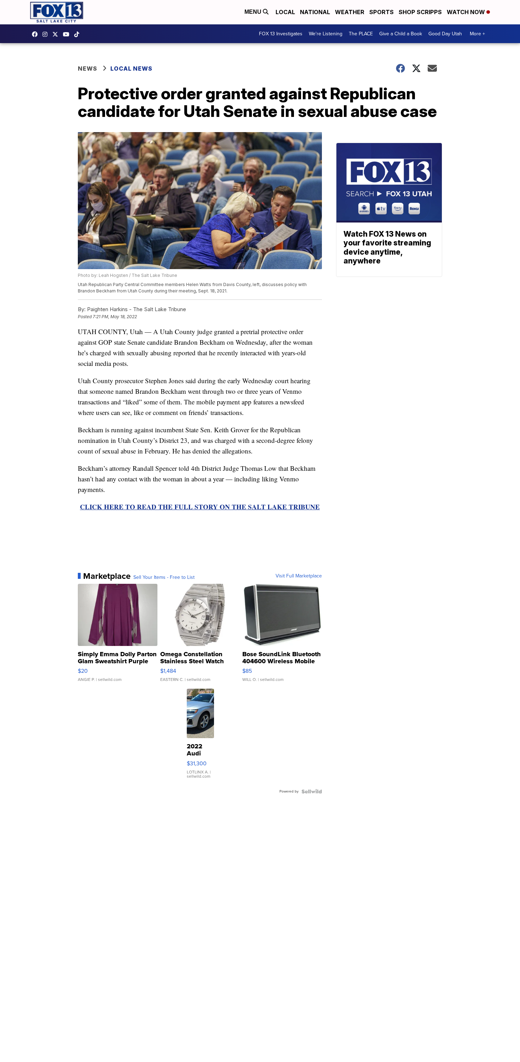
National (315, 12)
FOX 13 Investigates (280, 33)
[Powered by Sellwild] (311, 791)
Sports (381, 12)
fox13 (57, 34)
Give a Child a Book (400, 33)
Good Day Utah (445, 33)
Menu (253, 12)
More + (477, 33)
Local (285, 12)
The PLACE (361, 33)
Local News (131, 68)
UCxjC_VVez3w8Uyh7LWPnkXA (68, 34)
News (87, 68)
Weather (349, 12)
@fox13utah (78, 34)
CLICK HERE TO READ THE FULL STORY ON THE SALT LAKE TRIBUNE (200, 506)
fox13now (46, 34)
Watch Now (466, 12)
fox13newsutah (36, 34)
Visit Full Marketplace (299, 576)
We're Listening (325, 33)
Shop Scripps (420, 12)
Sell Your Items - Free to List (164, 577)
